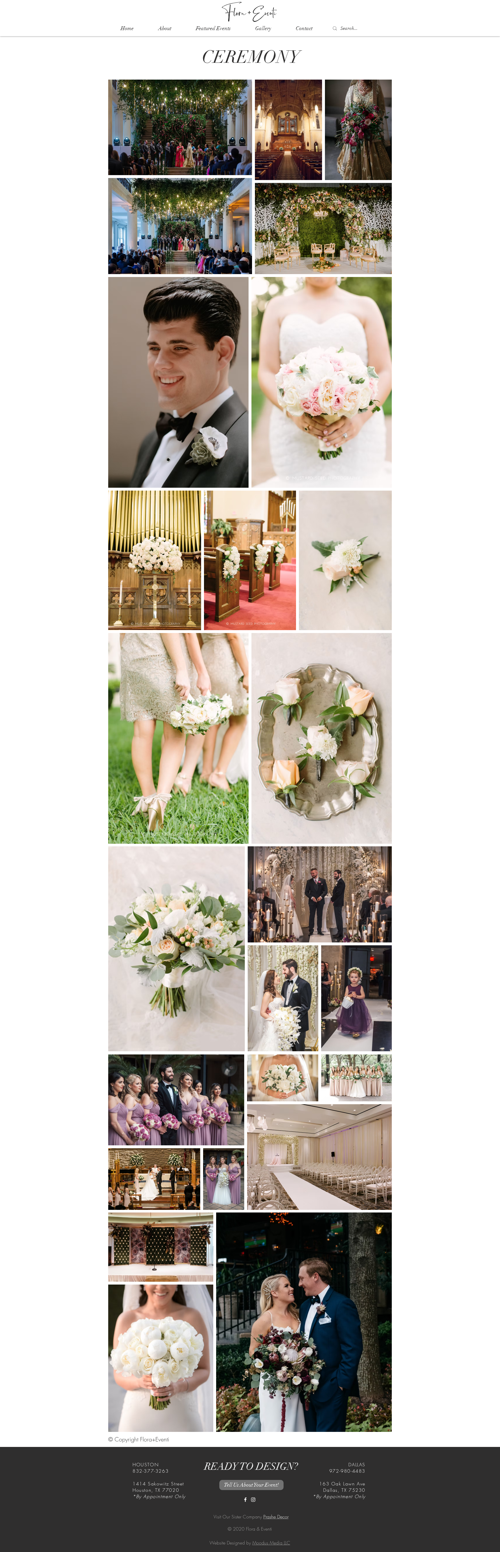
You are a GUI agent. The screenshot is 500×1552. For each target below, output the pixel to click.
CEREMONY (251, 57)
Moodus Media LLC (271, 1543)
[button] (213, 28)
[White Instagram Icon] (253, 1500)
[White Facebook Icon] (245, 1500)
